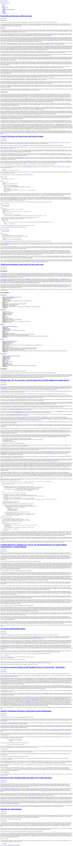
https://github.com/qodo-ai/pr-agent (11, 341)
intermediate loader (49, 451)
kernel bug (38, 675)
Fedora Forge (57, 142)
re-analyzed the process (8, 722)
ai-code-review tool (10, 225)
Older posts (4, 843)
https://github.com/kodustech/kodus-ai (11, 326)
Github (4, 11)
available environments (66, 154)
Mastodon (24, 22)
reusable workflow (7, 241)
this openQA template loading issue (17, 411)
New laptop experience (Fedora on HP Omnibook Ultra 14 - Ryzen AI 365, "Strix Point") (32, 667)
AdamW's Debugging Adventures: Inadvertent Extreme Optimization (25, 711)
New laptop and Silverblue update (12, 629)
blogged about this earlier (31, 386)
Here (7, 307)
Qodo (7, 342)
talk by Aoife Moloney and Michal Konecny (9, 788)
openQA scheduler (15, 801)
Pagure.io (4, 10)
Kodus (7, 327)
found (7, 725)
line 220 (18, 414)
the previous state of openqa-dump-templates (22, 412)
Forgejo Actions (3, 147)
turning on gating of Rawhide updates (35, 797)
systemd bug (44, 675)
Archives (4, 4)
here (57, 276)
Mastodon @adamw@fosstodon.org (9, 9)
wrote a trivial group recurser (51, 453)
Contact (4, 8)
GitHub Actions (16, 147)
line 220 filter (16, 428)
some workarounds (3, 387)
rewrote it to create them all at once (55, 730)
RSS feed (4, 12)
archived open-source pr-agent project (59, 286)
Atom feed (4, 13)
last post (52, 816)
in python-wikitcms (25, 145)
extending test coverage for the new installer (10, 676)
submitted (24, 303)
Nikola (18, 845)
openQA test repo (26, 274)
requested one (60, 161)
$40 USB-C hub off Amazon (38, 636)
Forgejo (51, 142)
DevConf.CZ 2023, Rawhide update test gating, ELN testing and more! (26, 778)
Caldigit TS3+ (28, 700)
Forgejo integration (3, 279)
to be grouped (14, 453)
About (4, 6)
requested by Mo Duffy (53, 37)
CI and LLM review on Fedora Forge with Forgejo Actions (21, 136)
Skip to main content (3, 0)
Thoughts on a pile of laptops (11, 809)
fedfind (1, 801)
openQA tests (6, 801)
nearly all (21, 142)
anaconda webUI (3, 790)
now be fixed (12, 389)
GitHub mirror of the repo (4, 276)
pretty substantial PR (58, 411)
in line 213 (68, 414)
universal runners (19, 157)
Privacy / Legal (5, 7)
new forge (57, 673)
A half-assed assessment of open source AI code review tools (22, 264)
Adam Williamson (9, 845)
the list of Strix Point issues (33, 698)
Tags (3, 5)
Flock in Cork (31, 795)
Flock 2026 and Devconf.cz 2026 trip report (16, 16)
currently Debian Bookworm (27, 166)
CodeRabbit (8, 356)
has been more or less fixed (59, 387)
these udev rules (5, 646)
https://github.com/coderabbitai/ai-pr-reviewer (12, 355)
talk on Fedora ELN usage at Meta (46, 790)
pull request (7, 772)
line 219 (35, 417)
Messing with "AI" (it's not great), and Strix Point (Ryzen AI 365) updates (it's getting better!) (34, 380)
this (45, 833)
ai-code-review (10, 279)
